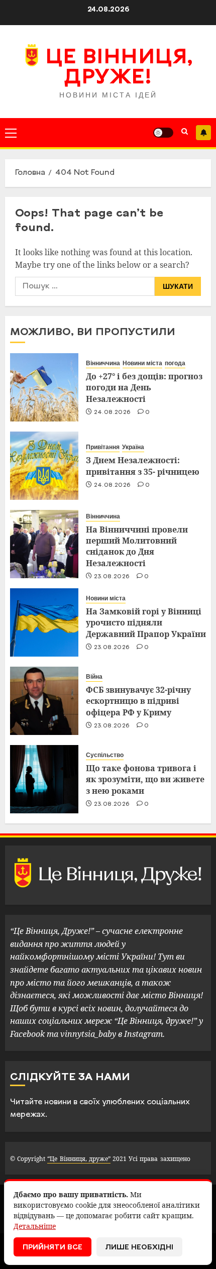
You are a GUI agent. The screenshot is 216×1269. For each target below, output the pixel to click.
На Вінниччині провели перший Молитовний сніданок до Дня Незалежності (137, 546)
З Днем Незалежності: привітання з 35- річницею (142, 466)
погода (175, 363)
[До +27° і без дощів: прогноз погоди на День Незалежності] (44, 387)
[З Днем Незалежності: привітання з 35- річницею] (44, 466)
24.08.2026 (112, 412)
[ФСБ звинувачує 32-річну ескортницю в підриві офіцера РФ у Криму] (44, 701)
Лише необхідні (139, 1247)
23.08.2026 (112, 577)
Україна (133, 447)
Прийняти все (52, 1247)
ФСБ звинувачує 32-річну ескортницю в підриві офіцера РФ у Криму (138, 701)
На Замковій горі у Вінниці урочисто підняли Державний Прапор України (146, 623)
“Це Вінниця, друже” (78, 1158)
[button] (11, 132)
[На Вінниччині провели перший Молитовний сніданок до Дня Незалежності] (44, 544)
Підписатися (203, 132)
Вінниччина (103, 363)
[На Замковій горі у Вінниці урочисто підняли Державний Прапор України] (44, 622)
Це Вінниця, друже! (118, 68)
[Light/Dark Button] (163, 133)
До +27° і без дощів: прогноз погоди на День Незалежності (144, 387)
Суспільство (105, 755)
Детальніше (35, 1226)
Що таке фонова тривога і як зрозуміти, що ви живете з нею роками (145, 779)
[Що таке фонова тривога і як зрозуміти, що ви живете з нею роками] (44, 779)
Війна (94, 676)
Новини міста (142, 363)
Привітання (103, 447)
